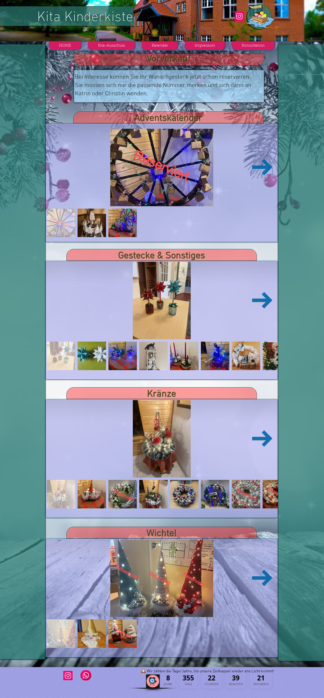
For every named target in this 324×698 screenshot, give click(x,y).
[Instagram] (239, 16)
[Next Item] (262, 167)
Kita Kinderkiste (85, 17)
